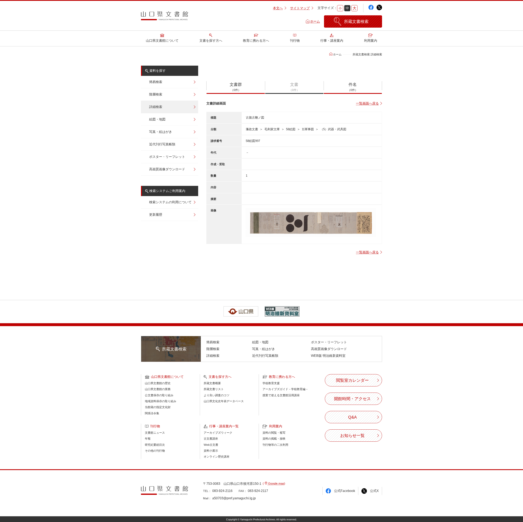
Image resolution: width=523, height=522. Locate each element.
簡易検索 (155, 82)
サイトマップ (300, 8)
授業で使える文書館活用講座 (281, 395)
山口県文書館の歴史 (158, 383)
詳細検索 (155, 107)
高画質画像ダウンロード (167, 169)
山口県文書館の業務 (158, 389)
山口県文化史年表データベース (224, 401)
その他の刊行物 (155, 450)
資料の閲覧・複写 (274, 432)
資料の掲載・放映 (274, 438)
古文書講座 (211, 438)
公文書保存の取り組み (159, 395)
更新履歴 (155, 214)
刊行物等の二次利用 (275, 444)
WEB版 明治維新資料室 (328, 355)
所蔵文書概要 (212, 383)
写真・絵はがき (160, 132)
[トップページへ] (164, 17)
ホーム (315, 21)
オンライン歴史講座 (216, 456)
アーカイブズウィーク (218, 432)
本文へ (278, 8)
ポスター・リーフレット (167, 156)
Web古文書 (211, 444)
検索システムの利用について (170, 202)
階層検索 (155, 94)
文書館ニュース (155, 432)
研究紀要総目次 (155, 444)
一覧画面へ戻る (367, 103)
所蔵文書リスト (214, 389)
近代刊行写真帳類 (162, 144)
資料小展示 (211, 450)
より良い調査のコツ (216, 395)
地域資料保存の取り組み (160, 401)
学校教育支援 (271, 383)
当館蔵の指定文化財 (158, 407)
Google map (275, 483)
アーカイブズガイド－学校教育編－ (285, 389)
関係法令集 (152, 413)
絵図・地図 (157, 119)
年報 (148, 438)
